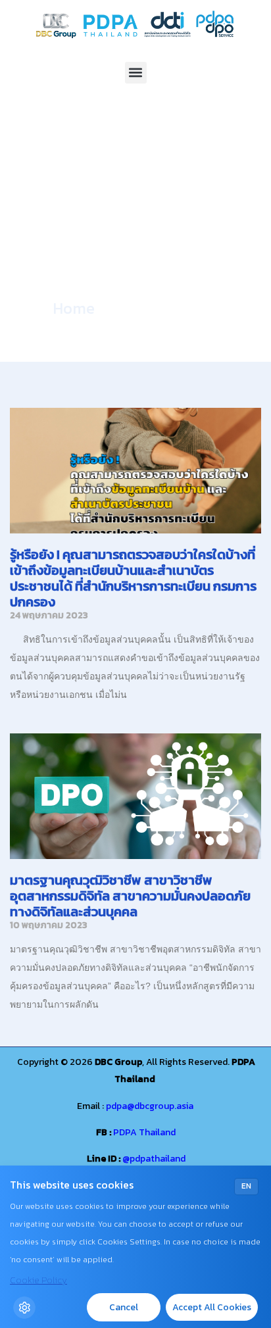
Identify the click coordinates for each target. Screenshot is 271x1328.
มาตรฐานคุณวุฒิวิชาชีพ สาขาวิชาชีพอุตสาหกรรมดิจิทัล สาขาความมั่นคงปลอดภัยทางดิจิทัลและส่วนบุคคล (130, 896)
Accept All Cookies (211, 1307)
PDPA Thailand (144, 1132)
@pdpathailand (153, 1159)
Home (74, 308)
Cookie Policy (38, 1280)
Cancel (123, 1307)
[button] (136, 73)
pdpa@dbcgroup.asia (149, 1106)
